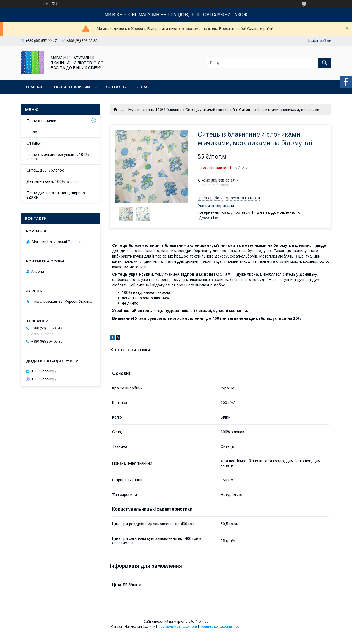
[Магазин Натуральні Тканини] (32, 73)
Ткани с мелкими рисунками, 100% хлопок (57, 156)
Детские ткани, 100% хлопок (52, 181)
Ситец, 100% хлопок (45, 170)
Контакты (116, 87)
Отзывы (33, 143)
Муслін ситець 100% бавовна (155, 109)
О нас (143, 87)
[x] (118, 338)
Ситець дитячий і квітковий (210, 109)
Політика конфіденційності (220, 626)
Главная (34, 87)
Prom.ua (202, 622)
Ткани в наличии (71, 87)
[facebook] (112, 338)
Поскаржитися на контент (177, 626)
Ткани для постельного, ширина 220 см (55, 195)
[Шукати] (324, 63)
